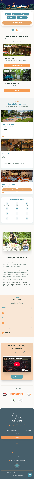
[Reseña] (24, 425)
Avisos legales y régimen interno (17, 445)
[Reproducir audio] (13, 30)
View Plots (16, 90)
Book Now (17, 437)
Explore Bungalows (16, 65)
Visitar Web (8, 189)
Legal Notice (20, 475)
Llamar (23, 189)
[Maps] (20, 425)
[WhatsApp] (17, 425)
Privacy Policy (14, 475)
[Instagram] (10, 425)
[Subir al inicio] (17, 442)
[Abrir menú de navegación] (30, 475)
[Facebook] (13, 425)
